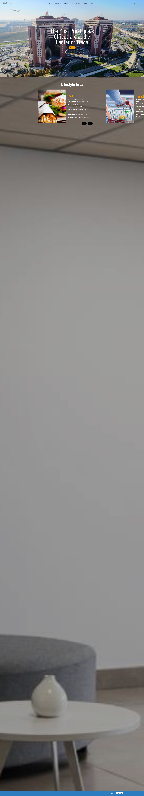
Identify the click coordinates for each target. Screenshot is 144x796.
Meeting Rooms (58, 3)
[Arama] (138, 3)
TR (134, 3)
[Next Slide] (90, 123)
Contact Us (93, 3)
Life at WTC (85, 3)
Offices (50, 3)
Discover (72, 48)
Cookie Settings (113, 793)
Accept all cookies (119, 793)
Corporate (66, 3)
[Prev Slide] (84, 123)
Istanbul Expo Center (76, 3)
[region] (72, 793)
